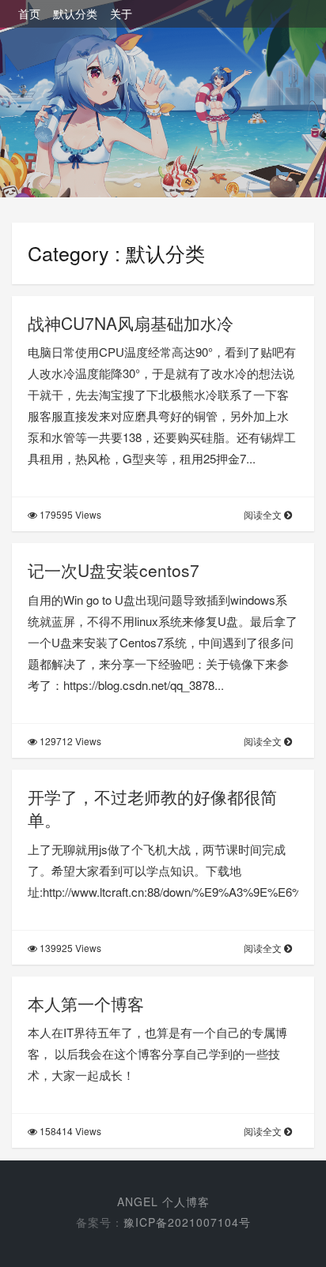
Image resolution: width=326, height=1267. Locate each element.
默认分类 (75, 13)
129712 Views (69, 741)
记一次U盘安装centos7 (113, 570)
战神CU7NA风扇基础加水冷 (130, 323)
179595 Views (69, 514)
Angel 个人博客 (163, 1201)
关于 (121, 13)
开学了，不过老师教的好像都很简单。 (152, 808)
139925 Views (69, 947)
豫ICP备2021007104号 (187, 1222)
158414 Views (69, 1131)
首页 (29, 13)
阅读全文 (264, 514)
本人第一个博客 (86, 1003)
